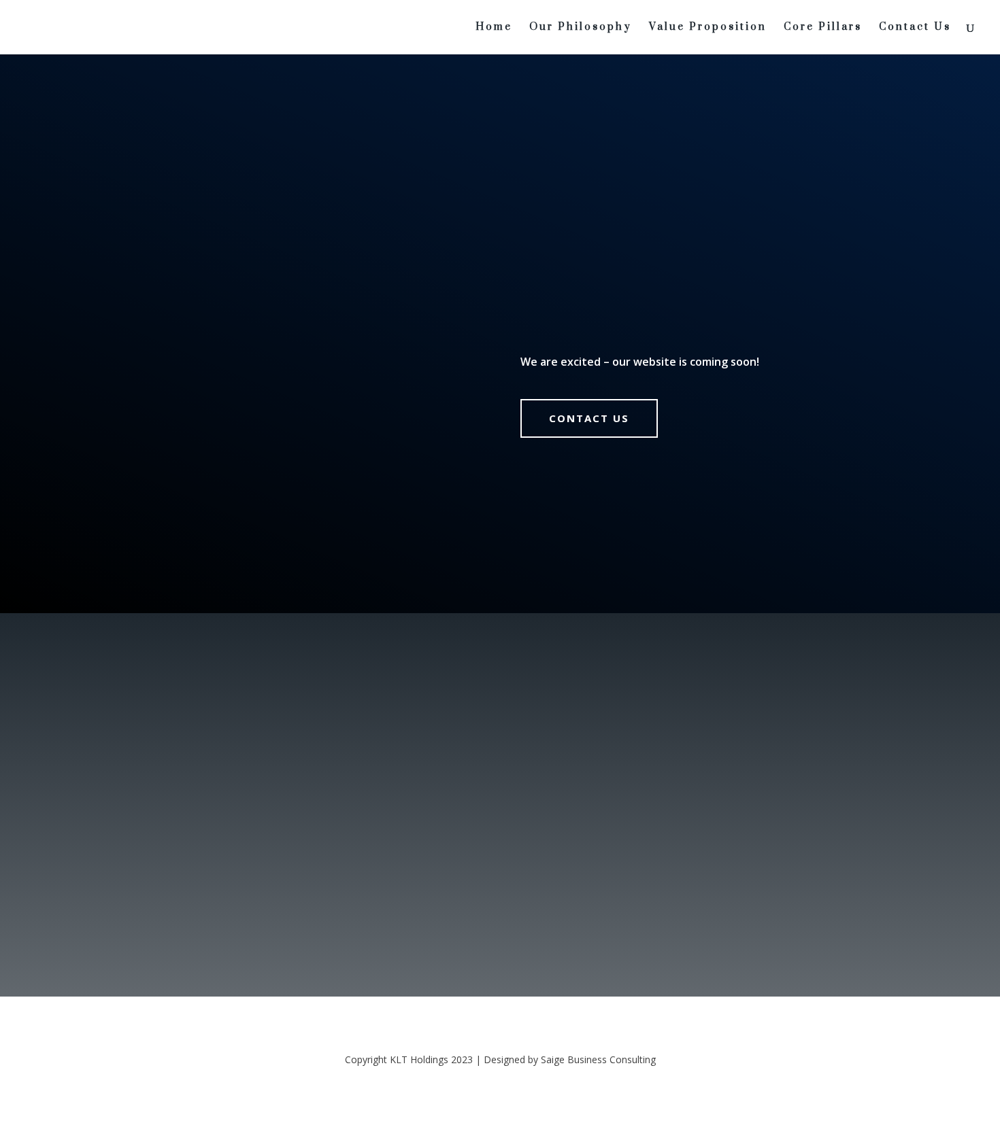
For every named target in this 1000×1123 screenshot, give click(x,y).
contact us (589, 418)
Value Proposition (708, 27)
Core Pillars (823, 27)
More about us (239, 824)
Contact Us (915, 27)
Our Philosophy (580, 27)
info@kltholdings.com (687, 778)
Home (494, 27)
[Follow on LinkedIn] (643, 912)
